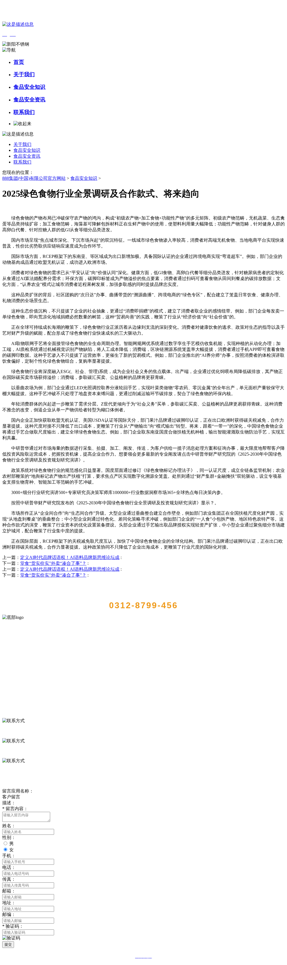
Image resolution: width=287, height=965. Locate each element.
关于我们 (24, 74)
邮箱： (9, 891)
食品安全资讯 (29, 99)
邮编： (9, 914)
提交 (8, 944)
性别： (9, 837)
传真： (9, 879)
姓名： (9, 825)
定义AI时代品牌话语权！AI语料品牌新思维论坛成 (69, 557)
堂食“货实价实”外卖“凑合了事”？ (53, 563)
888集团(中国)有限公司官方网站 (34, 178)
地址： (9, 902)
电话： (9, 867)
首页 (18, 62)
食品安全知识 (29, 87)
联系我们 (24, 112)
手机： (9, 855)
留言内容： (15, 808)
